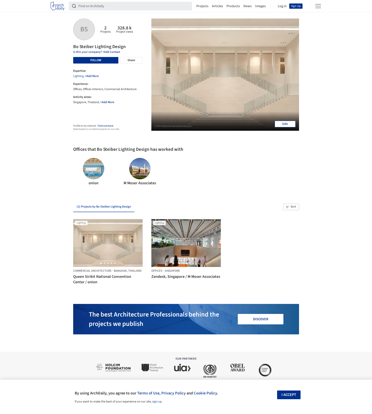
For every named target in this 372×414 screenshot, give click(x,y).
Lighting (78, 76)
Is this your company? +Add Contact (96, 52)
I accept (288, 394)
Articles (217, 6)
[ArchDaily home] (57, 6)
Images (260, 6)
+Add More (92, 76)
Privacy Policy (173, 393)
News (247, 6)
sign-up (157, 401)
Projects (202, 6)
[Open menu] (318, 6)
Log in (282, 6)
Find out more (105, 126)
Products (233, 6)
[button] (78, 172)
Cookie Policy (205, 393)
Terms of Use (148, 393)
